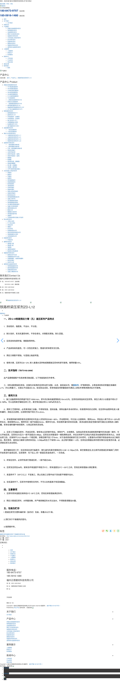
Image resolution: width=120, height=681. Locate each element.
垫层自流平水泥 (12, 255)
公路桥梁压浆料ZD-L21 (14, 137)
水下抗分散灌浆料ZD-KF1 (15, 109)
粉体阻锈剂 (11, 184)
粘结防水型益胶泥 (13, 251)
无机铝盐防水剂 (12, 236)
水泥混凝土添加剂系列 (14, 38)
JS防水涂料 (11, 221)
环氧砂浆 (10, 240)
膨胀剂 (9, 174)
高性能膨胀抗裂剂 (13, 202)
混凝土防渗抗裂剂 (13, 206)
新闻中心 (6, 56)
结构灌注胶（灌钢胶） (14, 161)
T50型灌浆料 (11, 98)
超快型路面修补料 (13, 268)
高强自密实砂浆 (12, 270)
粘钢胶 (9, 159)
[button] (2, 340)
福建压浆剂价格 (20, 534)
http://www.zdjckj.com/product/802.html (18, 536)
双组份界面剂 (11, 193)
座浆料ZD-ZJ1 (12, 115)
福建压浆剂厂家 (11, 534)
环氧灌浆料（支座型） (14, 118)
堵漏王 (9, 227)
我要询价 (2, 313)
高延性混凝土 (11, 150)
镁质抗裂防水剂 (12, 208)
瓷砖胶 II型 (11, 243)
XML (11, 4)
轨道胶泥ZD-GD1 (13, 124)
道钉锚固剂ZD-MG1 (13, 126)
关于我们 (6, 21)
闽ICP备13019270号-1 (53, 606)
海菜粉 (9, 247)
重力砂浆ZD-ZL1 (12, 120)
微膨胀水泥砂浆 (12, 212)
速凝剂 (9, 215)
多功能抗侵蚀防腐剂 (13, 204)
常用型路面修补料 (13, 266)
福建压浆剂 (3, 534)
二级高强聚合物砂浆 (13, 146)
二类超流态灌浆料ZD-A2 (15, 100)
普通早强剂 (11, 189)
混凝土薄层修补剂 (13, 271)
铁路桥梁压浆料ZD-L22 (14, 141)
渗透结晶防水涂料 (13, 234)
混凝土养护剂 (11, 199)
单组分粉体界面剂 (13, 191)
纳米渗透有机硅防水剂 (14, 232)
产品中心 (13, 78)
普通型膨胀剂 (11, 182)
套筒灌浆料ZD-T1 (13, 113)
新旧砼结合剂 (11, 195)
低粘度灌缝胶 (11, 163)
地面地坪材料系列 (13, 45)
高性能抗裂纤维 (12, 214)
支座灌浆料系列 (12, 32)
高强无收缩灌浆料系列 (14, 28)
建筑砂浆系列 (11, 43)
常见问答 (10, 62)
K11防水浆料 (11, 223)
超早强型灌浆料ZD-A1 (14, 105)
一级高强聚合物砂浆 (13, 144)
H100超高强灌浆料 (13, 96)
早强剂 (9, 176)
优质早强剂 (11, 187)
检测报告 (10, 54)
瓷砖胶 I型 (11, 245)
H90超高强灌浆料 (13, 94)
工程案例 (6, 49)
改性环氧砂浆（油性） (14, 154)
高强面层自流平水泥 (13, 256)
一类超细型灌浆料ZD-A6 (15, 103)
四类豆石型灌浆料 (13, 102)
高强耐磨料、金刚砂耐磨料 (15, 258)
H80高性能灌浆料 (13, 92)
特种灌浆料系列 (12, 30)
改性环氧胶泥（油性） (14, 156)
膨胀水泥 (10, 210)
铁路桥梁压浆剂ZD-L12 (25, 78)
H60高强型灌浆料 (13, 88)
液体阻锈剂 (11, 186)
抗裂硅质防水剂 (12, 230)
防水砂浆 (10, 228)
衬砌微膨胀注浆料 (13, 122)
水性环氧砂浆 (11, 152)
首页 (5, 19)
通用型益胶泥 (11, 249)
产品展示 (6, 26)
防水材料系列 (11, 39)
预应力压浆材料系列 (13, 34)
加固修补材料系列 (13, 36)
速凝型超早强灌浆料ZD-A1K (16, 107)
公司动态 (10, 58)
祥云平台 (16, 607)
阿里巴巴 (6, 25)
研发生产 (10, 53)
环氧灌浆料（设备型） (14, 116)
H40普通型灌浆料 (13, 87)
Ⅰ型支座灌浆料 (12, 130)
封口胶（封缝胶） (13, 165)
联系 (9, 67)
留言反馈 (6, 64)
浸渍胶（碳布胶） (13, 167)
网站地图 (2, 4)
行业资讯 (10, 60)
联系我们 (6, 66)
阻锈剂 (9, 178)
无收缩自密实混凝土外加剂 (15, 217)
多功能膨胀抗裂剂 (13, 200)
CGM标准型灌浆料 (13, 90)
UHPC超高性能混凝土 (14, 169)
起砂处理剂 (11, 260)
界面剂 (9, 172)
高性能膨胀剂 (11, 180)
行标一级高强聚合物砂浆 (15, 148)
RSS (7, 4)
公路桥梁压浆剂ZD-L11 (14, 135)
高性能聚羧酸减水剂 (13, 197)
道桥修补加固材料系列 (14, 47)
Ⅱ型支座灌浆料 (12, 131)
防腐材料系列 (11, 41)
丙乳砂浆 (10, 225)
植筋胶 (9, 158)
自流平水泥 (11, 262)
